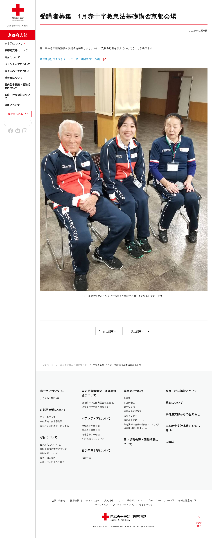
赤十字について (14, 43)
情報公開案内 (185, 500)
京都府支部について (16, 50)
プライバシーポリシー (159, 500)
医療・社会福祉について (17, 96)
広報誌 (170, 442)
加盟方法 (86, 457)
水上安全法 (129, 402)
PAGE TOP (199, 521)
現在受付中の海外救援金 (94, 407)
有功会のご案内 (48, 457)
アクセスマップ (48, 417)
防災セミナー (130, 415)
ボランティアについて (17, 64)
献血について (12, 105)
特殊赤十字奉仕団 (91, 434)
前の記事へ (109, 331)
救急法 (127, 398)
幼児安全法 (129, 407)
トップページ (46, 365)
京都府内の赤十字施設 (51, 421)
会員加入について (49, 444)
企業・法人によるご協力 (52, 462)
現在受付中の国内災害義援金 (96, 402)
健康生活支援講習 (133, 411)
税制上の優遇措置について (53, 449)
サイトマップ (146, 504)
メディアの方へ (92, 500)
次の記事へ (137, 331)
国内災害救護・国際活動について (17, 86)
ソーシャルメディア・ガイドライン (113, 504)
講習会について (14, 77)
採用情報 (74, 500)
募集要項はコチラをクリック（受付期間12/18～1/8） (70, 59)
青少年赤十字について (17, 70)
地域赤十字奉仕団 (91, 425)
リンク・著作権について (130, 500)
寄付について (12, 57)
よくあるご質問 (48, 398)
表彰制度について (49, 453)
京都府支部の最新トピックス (54, 425)
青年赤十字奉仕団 (91, 430)
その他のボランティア (93, 439)
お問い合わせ (58, 500)
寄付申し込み (15, 114)
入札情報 (108, 500)
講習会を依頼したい (134, 420)
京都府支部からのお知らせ (73, 365)
